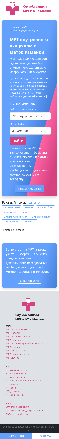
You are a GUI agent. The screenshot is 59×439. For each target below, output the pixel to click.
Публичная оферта (17, 414)
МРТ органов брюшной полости (24, 343)
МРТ (24, 27)
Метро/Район (17, 124)
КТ (7, 366)
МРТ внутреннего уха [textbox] (27, 116)
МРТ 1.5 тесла (10, 221)
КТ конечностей (15, 394)
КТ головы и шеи (15, 377)
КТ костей (11, 387)
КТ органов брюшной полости (23, 380)
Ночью (29, 207)
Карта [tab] (47, 436)
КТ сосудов (12, 384)
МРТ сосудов (13, 347)
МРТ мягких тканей (17, 350)
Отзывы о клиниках (17, 406)
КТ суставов (12, 391)
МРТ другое (12, 357)
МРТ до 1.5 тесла (41, 217)
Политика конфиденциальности (24, 410)
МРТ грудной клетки (17, 354)
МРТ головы (13, 332)
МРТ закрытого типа (15, 217)
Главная (14, 27)
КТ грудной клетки (16, 370)
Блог (8, 403)
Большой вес (45, 207)
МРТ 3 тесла (29, 221)
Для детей (34, 202)
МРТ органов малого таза (21, 336)
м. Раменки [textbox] (27, 131)
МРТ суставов (13, 340)
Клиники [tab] (17, 436)
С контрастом (11, 207)
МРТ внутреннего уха (25, 30)
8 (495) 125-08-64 (29, 189)
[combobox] (30, 116)
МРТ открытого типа (15, 212)
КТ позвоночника (16, 373)
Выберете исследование (24, 109)
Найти (18, 141)
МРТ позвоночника (17, 329)
